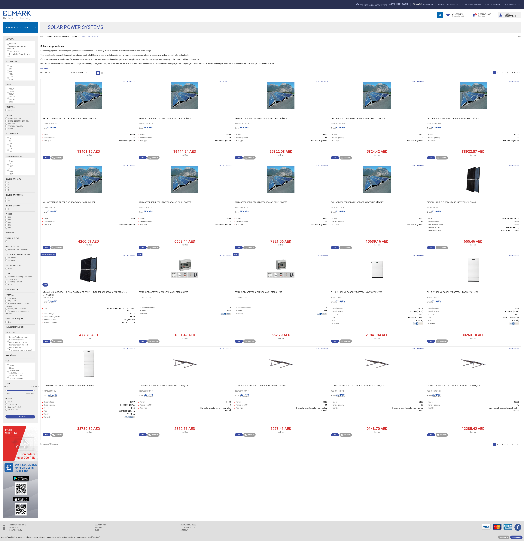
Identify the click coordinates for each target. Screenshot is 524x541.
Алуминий (12, 301)
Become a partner (473, 4)
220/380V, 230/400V (15, 126)
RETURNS (98, 527)
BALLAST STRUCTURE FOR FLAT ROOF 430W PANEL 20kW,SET (261, 118)
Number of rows (12, 206)
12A (10, 146)
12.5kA (11, 169)
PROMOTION (443, 4)
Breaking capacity (13, 156)
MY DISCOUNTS (458, 15)
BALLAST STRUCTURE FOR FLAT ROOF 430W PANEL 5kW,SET (165, 202)
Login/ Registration (510, 15)
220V (11, 76)
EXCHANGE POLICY (188, 527)
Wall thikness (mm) (14, 319)
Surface (11, 110)
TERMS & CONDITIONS (17, 525)
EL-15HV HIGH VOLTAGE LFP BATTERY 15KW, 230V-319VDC (452, 292)
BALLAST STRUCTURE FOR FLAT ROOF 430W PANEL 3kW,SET (68, 202)
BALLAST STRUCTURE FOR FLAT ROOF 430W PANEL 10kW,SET (69, 118)
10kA (11, 166)
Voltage (9, 115)
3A (10, 138)
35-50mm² (12, 260)
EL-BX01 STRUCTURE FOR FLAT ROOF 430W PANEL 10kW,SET (261, 386)
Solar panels (14, 51)
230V (11, 79)
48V (10, 71)
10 (517, 73)
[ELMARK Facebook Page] (517, 527)
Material (9, 295)
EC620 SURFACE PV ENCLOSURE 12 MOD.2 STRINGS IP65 (163, 292)
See (46, 157)
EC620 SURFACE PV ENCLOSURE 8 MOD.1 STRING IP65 (258, 292)
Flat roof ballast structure (18, 337)
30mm (11, 365)
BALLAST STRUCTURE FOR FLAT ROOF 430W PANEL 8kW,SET (357, 202)
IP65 (9, 220)
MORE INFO (504, 537)
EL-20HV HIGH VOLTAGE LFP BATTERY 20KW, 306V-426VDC (68, 386)
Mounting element (15, 282)
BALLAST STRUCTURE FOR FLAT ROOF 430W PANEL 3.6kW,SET (358, 118)
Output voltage (12, 246)
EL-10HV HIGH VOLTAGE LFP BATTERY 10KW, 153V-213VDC (356, 292)
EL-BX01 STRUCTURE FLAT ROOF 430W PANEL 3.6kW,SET (163, 386)
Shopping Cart (483, 15)
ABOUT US (497, 4)
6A (10, 141)
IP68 (9, 227)
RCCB (10, 284)
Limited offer (13, 404)
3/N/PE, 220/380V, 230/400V (18, 121)
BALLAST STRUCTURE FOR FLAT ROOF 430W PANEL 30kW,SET (454, 118)
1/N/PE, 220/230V (14, 118)
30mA (10, 268)
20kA (11, 171)
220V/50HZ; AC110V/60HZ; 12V (20, 249)
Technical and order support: (373, 5)
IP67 (9, 225)
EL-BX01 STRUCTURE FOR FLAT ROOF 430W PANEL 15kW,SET (357, 386)
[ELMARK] (17, 15)
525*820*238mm (16, 378)
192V (11, 74)
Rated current (12, 134)
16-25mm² (12, 258)
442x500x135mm (16, 376)
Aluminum (12, 298)
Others (8, 399)
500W (11, 94)
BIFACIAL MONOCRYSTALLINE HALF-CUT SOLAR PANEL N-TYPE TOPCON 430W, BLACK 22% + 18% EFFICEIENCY (84, 293)
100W (11, 89)
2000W (12, 99)
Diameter (9, 233)
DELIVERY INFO (100, 525)
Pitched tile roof (15, 347)
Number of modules (14, 195)
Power (8, 84)
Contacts (487, 4)
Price (7, 383)
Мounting (10, 107)
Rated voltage (11, 62)
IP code (8, 214)
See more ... (44, 68)
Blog (97, 530)
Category (9, 39)
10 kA (11, 163)
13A (10, 148)
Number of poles (13, 179)
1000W (12, 97)
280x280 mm (14, 370)
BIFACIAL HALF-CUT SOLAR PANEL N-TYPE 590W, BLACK (451, 202)
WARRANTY (13, 527)
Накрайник (10, 355)
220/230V (11, 123)
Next (519, 73)
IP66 (9, 222)
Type (7, 273)
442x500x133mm (16, 373)
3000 (11, 102)
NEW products (456, 4)
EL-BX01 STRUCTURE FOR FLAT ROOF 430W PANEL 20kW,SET (453, 386)
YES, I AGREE (516, 537)
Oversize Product (14, 407)
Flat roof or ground (16, 340)
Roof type (10, 333)
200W (11, 91)
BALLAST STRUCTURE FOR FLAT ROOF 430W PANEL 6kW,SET (261, 202)
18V (10, 66)
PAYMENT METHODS (188, 525)
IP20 (9, 217)
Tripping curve (12, 238)
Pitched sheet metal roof (18, 345)
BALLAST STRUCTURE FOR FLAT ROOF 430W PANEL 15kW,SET (165, 118)
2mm (10, 322)
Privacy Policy (15, 530)
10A (10, 143)
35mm (11, 368)
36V (10, 69)
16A (10, 151)
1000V (10, 129)
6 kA (11, 161)
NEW (10, 402)
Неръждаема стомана (17, 308)
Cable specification (14, 327)
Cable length (11, 289)
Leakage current (13, 265)
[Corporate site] (423, 4)
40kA (11, 174)
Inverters (12, 43)
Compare (59, 157)
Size (7, 361)
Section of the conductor (17, 255)
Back (519, 36)
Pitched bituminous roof (18, 342)
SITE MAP (184, 530)
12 (9, 201)
